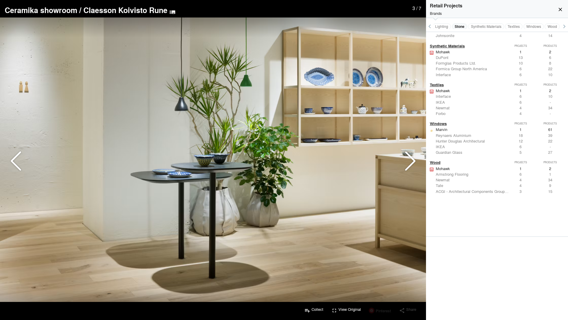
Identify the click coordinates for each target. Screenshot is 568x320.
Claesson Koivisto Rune (125, 10)
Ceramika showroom (41, 10)
